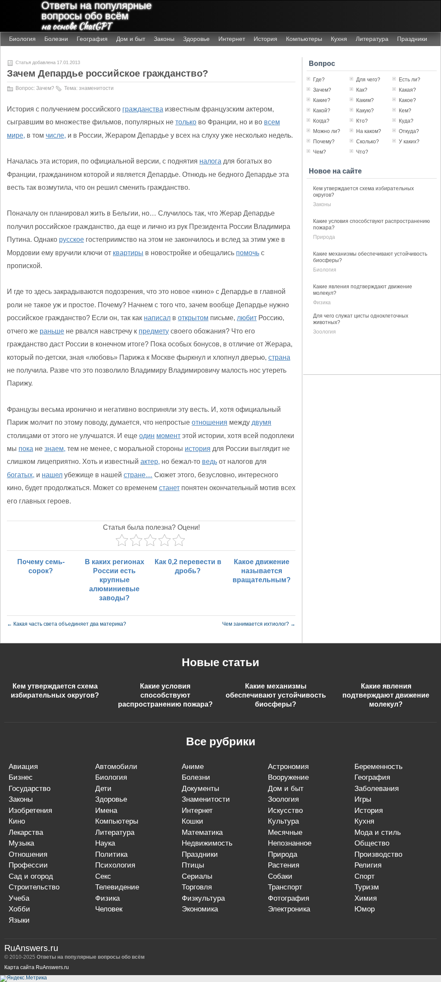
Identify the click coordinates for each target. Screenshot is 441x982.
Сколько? (367, 142)
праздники (200, 854)
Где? (319, 80)
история (198, 448)
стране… (138, 475)
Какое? (407, 100)
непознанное (289, 843)
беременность (378, 767)
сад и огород (31, 876)
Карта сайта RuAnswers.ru (36, 967)
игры (362, 799)
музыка (21, 843)
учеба (19, 898)
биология (324, 270)
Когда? (321, 121)
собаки (280, 876)
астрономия (288, 767)
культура (283, 821)
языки (19, 920)
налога (210, 161)
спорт (364, 876)
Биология (22, 38)
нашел (52, 475)
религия (368, 865)
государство (29, 788)
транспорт (285, 887)
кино (17, 821)
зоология (324, 332)
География (92, 38)
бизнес (21, 777)
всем (272, 122)
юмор (364, 909)
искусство (285, 810)
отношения (209, 422)
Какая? (407, 90)
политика (111, 854)
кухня (364, 821)
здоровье (111, 799)
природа (324, 237)
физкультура (203, 898)
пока (26, 448)
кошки (192, 821)
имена (106, 810)
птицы (193, 865)
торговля (197, 887)
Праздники (412, 38)
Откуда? (409, 131)
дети (103, 788)
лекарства (26, 832)
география (372, 777)
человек (108, 909)
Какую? (365, 111)
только (185, 122)
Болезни (56, 38)
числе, (56, 135)
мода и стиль (377, 832)
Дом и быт (130, 38)
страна (279, 357)
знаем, (54, 448)
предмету (154, 331)
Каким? (365, 100)
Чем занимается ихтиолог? (258, 624)
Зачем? (45, 88)
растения (283, 865)
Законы (164, 38)
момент (168, 435)
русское (71, 239)
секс (103, 876)
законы (322, 204)
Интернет (231, 38)
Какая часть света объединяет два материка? (66, 624)
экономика (200, 909)
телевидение (117, 887)
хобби (19, 909)
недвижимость (207, 843)
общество (371, 843)
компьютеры (116, 821)
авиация (23, 767)
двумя (261, 422)
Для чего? (368, 80)
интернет (197, 810)
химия (365, 898)
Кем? (405, 111)
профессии (28, 865)
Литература (372, 38)
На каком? (368, 131)
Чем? (319, 152)
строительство (34, 887)
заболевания (376, 788)
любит (247, 317)
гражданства (142, 109)
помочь (247, 252)
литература (114, 832)
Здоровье (196, 38)
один (147, 435)
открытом (193, 317)
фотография (288, 898)
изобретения (30, 810)
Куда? (406, 121)
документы (200, 788)
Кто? (362, 121)
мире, (16, 135)
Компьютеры (304, 38)
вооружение (288, 777)
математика (202, 832)
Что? (362, 152)
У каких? (409, 142)
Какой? (321, 111)
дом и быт (286, 788)
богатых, (20, 475)
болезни (196, 777)
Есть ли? (409, 80)
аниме (193, 767)
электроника (289, 909)
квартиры (128, 252)
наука (105, 843)
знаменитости (96, 88)
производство (378, 854)
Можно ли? (326, 131)
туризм (366, 887)
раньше (52, 331)
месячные (285, 832)
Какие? (321, 100)
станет (169, 487)
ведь (209, 461)
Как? (361, 90)
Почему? (324, 142)
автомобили (116, 767)
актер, (150, 461)
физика (322, 303)
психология (115, 865)
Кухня (339, 38)
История (265, 38)
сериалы (197, 876)
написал (157, 317)
